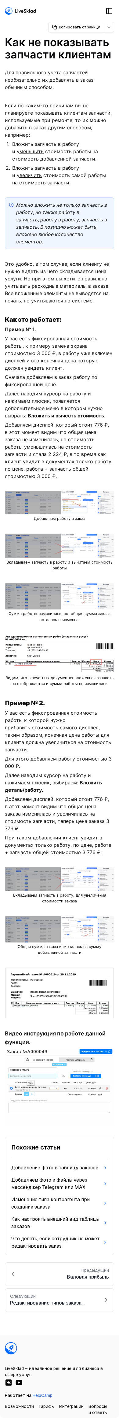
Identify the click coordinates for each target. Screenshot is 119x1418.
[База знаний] (20, 11)
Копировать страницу (79, 27)
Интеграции (71, 1406)
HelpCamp (42, 1395)
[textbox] (59, 602)
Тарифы (46, 1406)
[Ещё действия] (109, 27)
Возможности (19, 1406)
